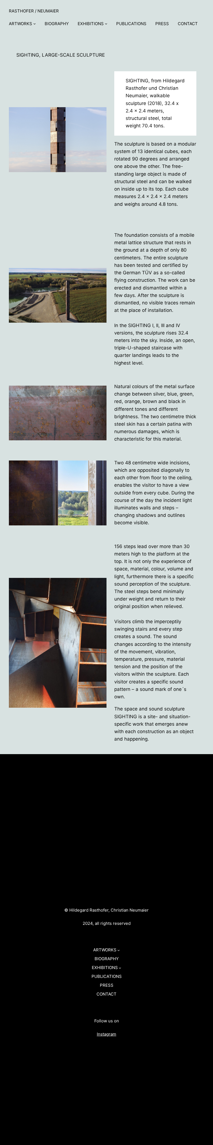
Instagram (106, 1034)
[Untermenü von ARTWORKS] (34, 23)
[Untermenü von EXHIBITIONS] (106, 23)
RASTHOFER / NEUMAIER (34, 11)
